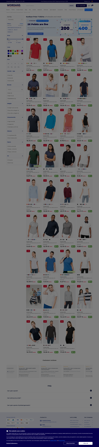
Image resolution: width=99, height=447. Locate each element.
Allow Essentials (70, 443)
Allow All (85, 443)
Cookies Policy (53, 440)
